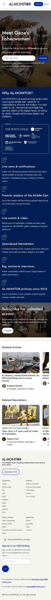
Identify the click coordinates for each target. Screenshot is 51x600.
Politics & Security (32, 484)
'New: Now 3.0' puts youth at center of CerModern (20, 432)
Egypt (4, 503)
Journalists (29, 523)
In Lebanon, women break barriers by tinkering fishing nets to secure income (20, 378)
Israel (4, 496)
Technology (30, 490)
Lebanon (5, 509)
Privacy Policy (7, 523)
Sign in (46, 4)
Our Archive (30, 496)
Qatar (4, 506)
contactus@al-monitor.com (35, 586)
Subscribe (38, 4)
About (28, 520)
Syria (4, 512)
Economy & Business (33, 487)
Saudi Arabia (6, 487)
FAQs (4, 527)
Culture (28, 493)
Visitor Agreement (8, 520)
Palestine (5, 499)
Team (28, 527)
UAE (3, 493)
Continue (7, 330)
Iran (3, 490)
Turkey (4, 484)
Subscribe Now (10, 471)
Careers (29, 530)
